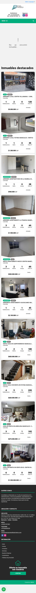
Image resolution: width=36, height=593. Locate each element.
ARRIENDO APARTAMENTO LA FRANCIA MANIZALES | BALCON (18, 220)
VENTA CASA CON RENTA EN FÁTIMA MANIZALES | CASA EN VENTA (18, 385)
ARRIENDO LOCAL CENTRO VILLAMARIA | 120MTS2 (18, 96)
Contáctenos (5, 555)
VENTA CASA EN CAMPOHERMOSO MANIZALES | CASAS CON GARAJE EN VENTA (18, 344)
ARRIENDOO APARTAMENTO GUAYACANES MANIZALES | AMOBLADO (18, 302)
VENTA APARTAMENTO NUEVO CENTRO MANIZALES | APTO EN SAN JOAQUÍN (18, 261)
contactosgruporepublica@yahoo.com (11, 532)
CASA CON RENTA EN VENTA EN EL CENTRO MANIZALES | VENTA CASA (18, 467)
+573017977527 (14, 16)
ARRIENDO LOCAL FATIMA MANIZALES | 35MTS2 (18, 137)
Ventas (4, 546)
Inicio (3, 544)
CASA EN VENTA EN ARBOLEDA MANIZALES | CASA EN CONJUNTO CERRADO (18, 426)
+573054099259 (14, 14)
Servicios (4, 551)
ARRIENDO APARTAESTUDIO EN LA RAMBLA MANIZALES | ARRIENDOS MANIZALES (18, 179)
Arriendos (4, 548)
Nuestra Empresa (6, 553)
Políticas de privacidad (8, 557)
